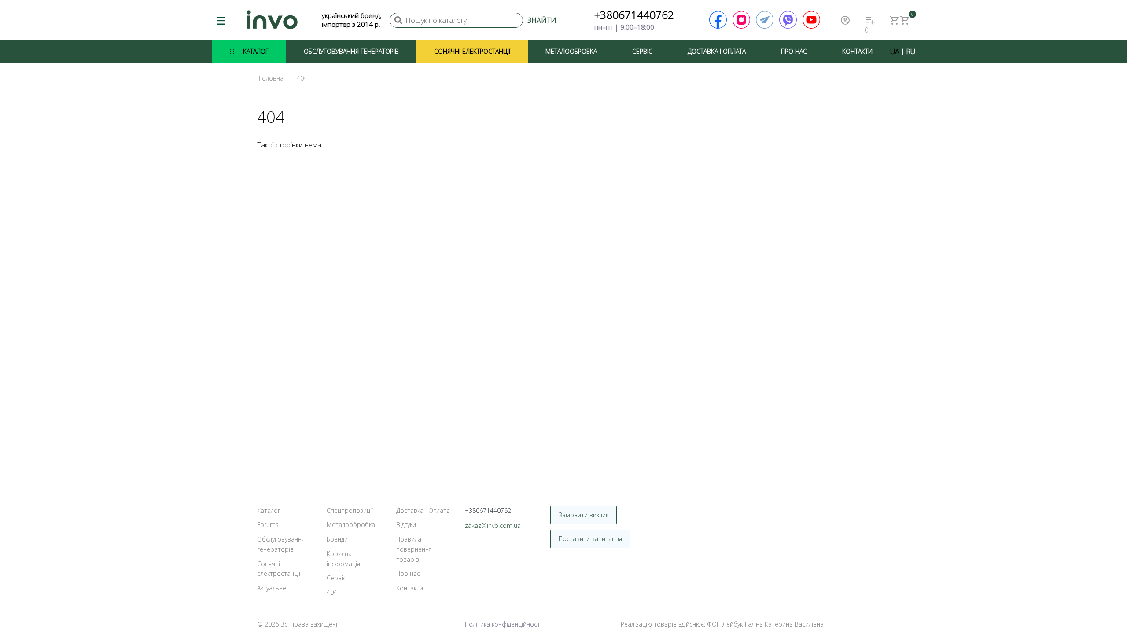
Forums (268, 524)
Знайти (541, 20)
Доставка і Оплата (717, 51)
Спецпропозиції (350, 510)
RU (910, 51)
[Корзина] (894, 20)
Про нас (794, 51)
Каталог (256, 51)
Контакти (857, 51)
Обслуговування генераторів (351, 51)
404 (332, 592)
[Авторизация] (845, 20)
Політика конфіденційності (503, 624)
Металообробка (571, 51)
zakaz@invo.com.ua (493, 525)
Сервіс (642, 51)
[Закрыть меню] (908, 44)
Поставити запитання (590, 538)
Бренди (337, 539)
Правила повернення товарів (414, 549)
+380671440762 (634, 14)
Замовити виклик (583, 515)
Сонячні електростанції (472, 51)
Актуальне (271, 588)
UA (894, 51)
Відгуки (406, 524)
